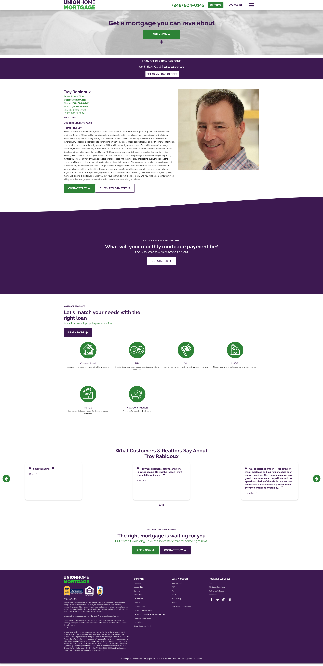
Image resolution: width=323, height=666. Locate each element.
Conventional (177, 583)
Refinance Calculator (217, 591)
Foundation (138, 599)
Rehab (174, 603)
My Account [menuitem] (235, 5)
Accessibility (138, 622)
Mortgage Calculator (217, 587)
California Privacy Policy (143, 610)
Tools (211, 583)
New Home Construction (181, 607)
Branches (213, 595)
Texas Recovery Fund (142, 626)
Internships (138, 595)
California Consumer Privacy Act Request (149, 614)
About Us (137, 583)
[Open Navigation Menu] (251, 5)
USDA (174, 595)
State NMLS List (74, 128)
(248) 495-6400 (80, 106)
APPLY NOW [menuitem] (215, 5)
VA (173, 591)
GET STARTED (160, 261)
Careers (137, 591)
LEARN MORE (77, 332)
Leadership (138, 587)
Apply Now (160, 34)
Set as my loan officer (162, 74)
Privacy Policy (139, 607)
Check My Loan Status (115, 188)
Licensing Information (142, 618)
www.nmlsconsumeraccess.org (109, 602)
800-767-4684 (70, 599)
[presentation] (6, 478)
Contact (137, 603)
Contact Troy (78, 188)
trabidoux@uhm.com (174, 67)
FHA (173, 587)
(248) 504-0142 (188, 5)
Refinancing (176, 599)
